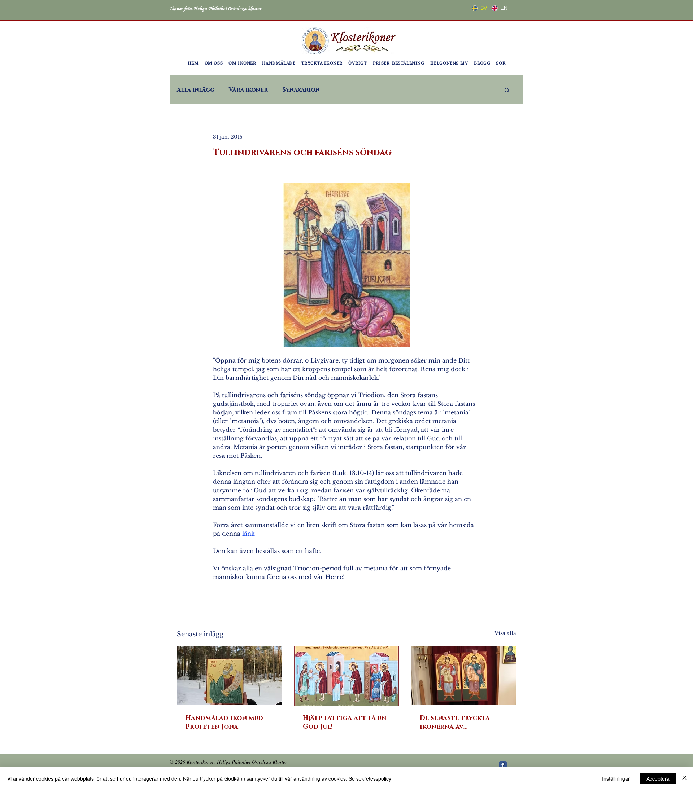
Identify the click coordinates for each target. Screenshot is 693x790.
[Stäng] (684, 778)
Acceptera (658, 778)
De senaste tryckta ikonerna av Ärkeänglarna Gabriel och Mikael (461, 722)
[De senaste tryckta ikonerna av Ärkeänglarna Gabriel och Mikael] (463, 675)
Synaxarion (301, 89)
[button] (214, 63)
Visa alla (505, 633)
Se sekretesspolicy (370, 778)
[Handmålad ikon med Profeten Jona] (229, 675)
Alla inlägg (195, 89)
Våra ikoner (248, 89)
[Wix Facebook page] (503, 765)
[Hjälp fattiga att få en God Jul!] (346, 676)
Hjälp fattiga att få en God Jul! (344, 722)
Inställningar (616, 778)
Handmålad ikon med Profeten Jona (224, 722)
